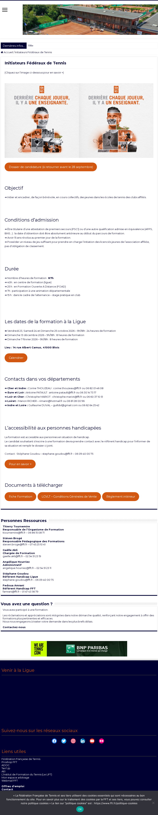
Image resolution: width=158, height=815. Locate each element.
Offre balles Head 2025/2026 (43, 45)
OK (80, 809)
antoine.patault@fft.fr (62, 392)
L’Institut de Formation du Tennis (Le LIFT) (27, 774)
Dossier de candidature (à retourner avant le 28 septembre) (51, 167)
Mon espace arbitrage (15, 777)
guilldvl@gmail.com (65, 405)
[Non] (153, 803)
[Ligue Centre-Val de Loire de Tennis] (79, 19)
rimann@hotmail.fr (50, 400)
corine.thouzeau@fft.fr (67, 388)
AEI (3, 771)
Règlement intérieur (120, 496)
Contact (7, 789)
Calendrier (16, 358)
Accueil (8, 52)
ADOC (6, 765)
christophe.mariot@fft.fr (67, 396)
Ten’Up (6, 768)
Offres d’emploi (13, 786)
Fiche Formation (20, 496)
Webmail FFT (10, 780)
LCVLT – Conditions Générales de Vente (69, 496)
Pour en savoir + (20, 464)
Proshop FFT (9, 762)
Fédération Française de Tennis (21, 758)
